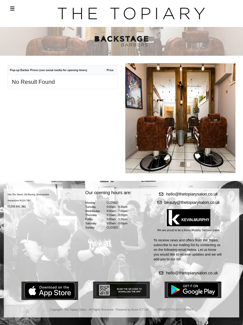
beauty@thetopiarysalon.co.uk (192, 202)
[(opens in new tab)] (49, 290)
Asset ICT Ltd (139, 309)
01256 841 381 (17, 206)
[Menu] (12, 8)
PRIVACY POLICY (169, 309)
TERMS (188, 309)
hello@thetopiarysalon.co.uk (192, 194)
